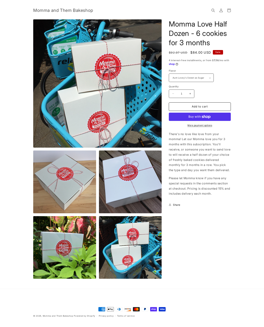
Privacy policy (106, 316)
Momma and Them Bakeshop (58, 316)
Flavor (172, 70)
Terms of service (126, 316)
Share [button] (176, 204)
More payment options (199, 125)
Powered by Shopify (84, 316)
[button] (213, 10)
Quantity (174, 86)
